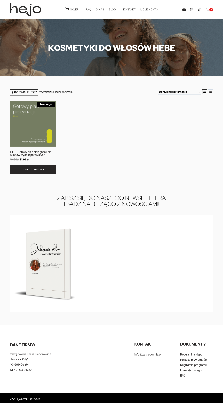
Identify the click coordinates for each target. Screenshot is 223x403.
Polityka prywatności (193, 359)
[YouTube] (184, 9)
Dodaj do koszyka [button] (33, 169)
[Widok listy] (210, 91)
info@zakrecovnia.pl (147, 354)
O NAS (100, 9)
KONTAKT (129, 9)
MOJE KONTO (149, 9)
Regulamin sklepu (191, 354)
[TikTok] (199, 9)
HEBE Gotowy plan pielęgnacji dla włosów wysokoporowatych (30, 153)
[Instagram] (191, 9)
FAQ (88, 9)
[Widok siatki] (204, 91)
